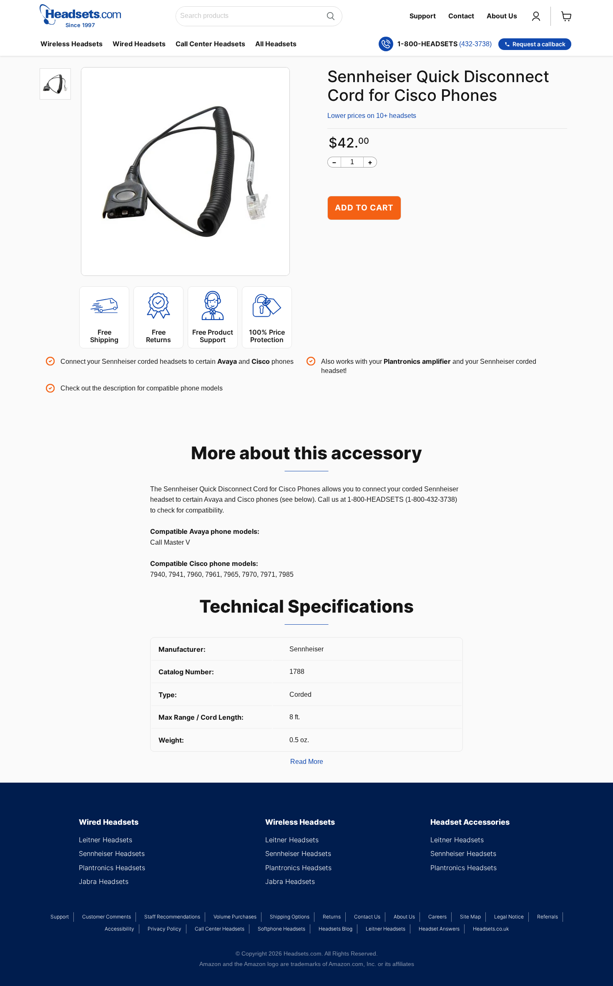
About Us (502, 16)
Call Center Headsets (210, 44)
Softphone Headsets (281, 929)
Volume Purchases (235, 916)
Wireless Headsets (71, 44)
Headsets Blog (335, 929)
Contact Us (367, 916)
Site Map (470, 916)
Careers (437, 916)
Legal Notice (509, 916)
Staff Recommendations (172, 916)
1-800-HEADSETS (444, 44)
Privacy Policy (164, 929)
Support (423, 16)
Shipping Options (289, 916)
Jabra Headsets (103, 881)
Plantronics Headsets (112, 867)
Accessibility (119, 929)
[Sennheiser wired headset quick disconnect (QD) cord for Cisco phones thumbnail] (55, 84)
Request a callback (539, 44)
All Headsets (275, 44)
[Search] (330, 16)
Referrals (547, 916)
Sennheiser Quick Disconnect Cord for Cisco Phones (438, 86)
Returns (332, 916)
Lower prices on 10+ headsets (371, 115)
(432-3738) (475, 44)
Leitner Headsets (105, 840)
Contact (461, 16)
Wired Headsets (139, 44)
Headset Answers (439, 929)
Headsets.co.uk (491, 929)
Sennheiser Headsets (112, 853)
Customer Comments (106, 916)
